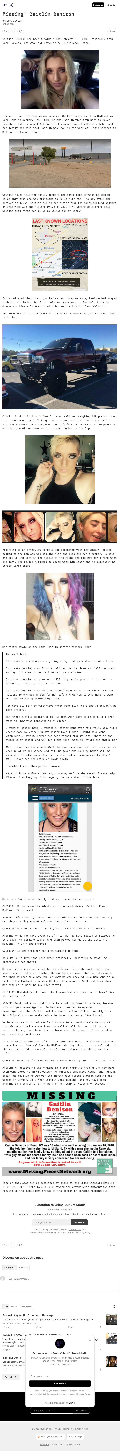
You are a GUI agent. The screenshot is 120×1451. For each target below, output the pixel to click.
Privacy (57, 1428)
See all (9, 1377)
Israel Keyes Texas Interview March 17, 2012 (36, 1335)
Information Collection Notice (59, 1393)
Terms (66, 1428)
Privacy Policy (83, 1393)
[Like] (5, 31)
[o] (111, 1319)
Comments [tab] (9, 1267)
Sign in (112, 5)
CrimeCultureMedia (12, 21)
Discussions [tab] (26, 1306)
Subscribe (98, 5)
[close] (90, 1339)
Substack (44, 1444)
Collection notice (79, 1428)
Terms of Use (75, 1390)
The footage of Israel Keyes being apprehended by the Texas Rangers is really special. (48, 1319)
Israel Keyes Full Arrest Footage (27, 1315)
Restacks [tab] (23, 1267)
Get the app (75, 1436)
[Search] (114, 1307)
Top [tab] (6, 1306)
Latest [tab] (14, 1306)
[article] (60, 1321)
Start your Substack (51, 1436)
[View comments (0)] (13, 31)
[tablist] (16, 1268)
